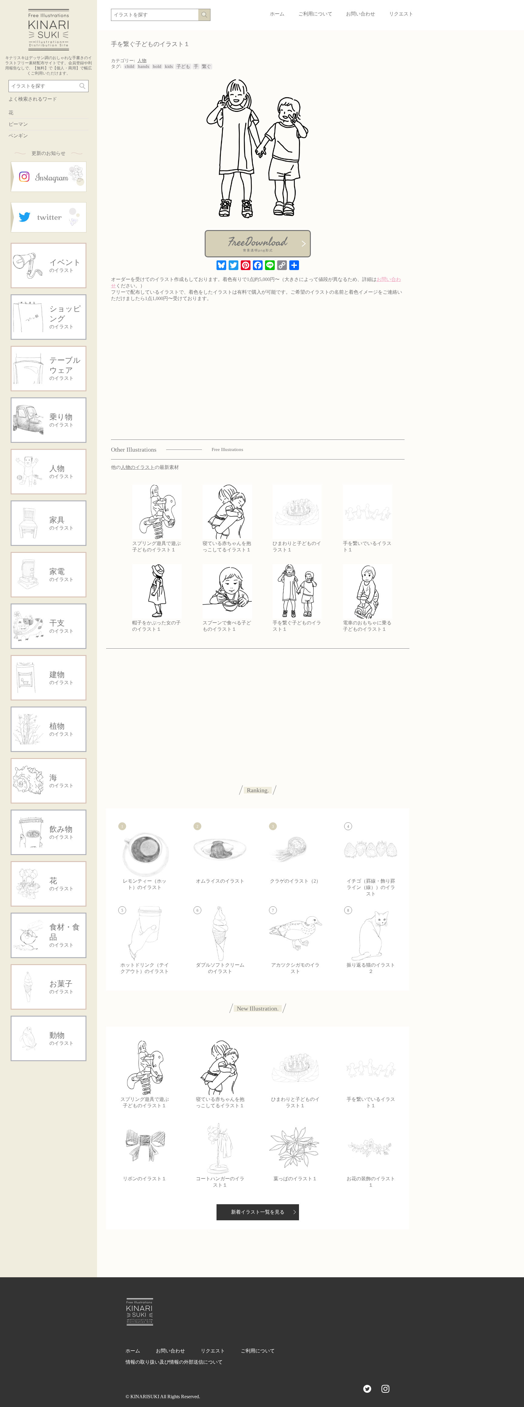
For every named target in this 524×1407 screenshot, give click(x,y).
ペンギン (18, 135)
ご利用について (315, 13)
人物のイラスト (138, 467)
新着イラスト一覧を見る (257, 1212)
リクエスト (401, 13)
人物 (141, 60)
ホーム (277, 13)
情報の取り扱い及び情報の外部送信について (174, 1362)
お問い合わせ (360, 13)
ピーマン (18, 124)
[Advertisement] (48, 1158)
